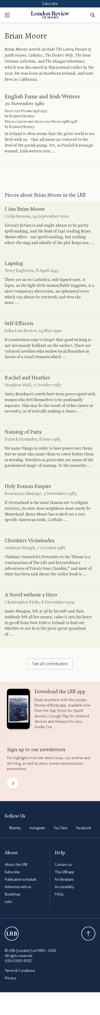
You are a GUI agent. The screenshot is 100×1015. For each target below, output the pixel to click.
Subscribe (50, 4)
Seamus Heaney (21, 116)
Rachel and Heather (27, 378)
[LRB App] (18, 710)
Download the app (60, 692)
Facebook (83, 828)
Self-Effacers (19, 323)
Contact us (63, 865)
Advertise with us (18, 887)
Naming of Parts (23, 432)
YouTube (60, 828)
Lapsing (14, 263)
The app (64, 872)
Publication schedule (20, 879)
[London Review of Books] (12, 934)
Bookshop (12, 894)
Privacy (10, 978)
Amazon (61, 721)
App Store (58, 710)
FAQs (59, 894)
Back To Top (88, 934)
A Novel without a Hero (31, 595)
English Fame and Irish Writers (42, 97)
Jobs (8, 902)
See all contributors (50, 664)
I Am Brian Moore (25, 209)
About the (16, 865)
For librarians (64, 879)
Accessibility (64, 887)
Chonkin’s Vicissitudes (29, 541)
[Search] (92, 14)
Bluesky (15, 828)
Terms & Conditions (20, 971)
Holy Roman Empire (28, 486)
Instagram (37, 828)
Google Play (59, 716)
